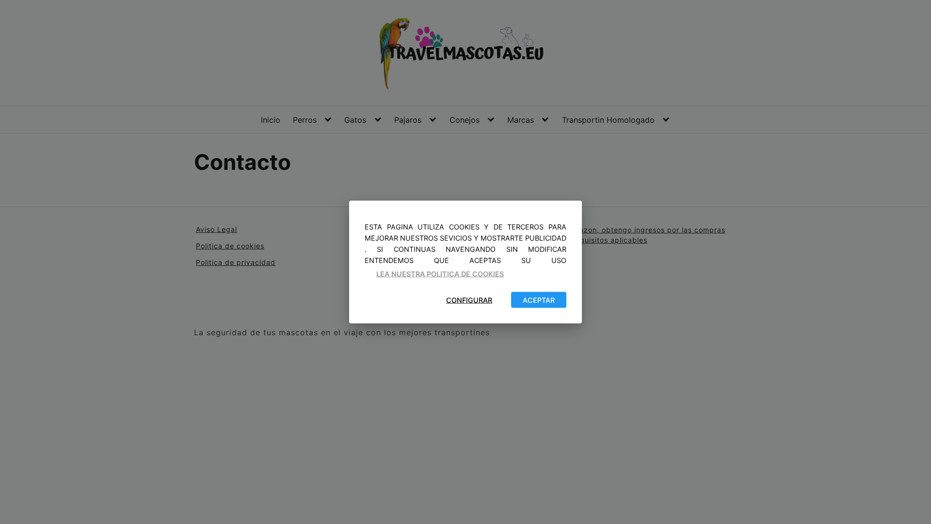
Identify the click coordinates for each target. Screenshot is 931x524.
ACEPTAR (539, 299)
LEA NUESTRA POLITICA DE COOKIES (440, 274)
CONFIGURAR (469, 299)
